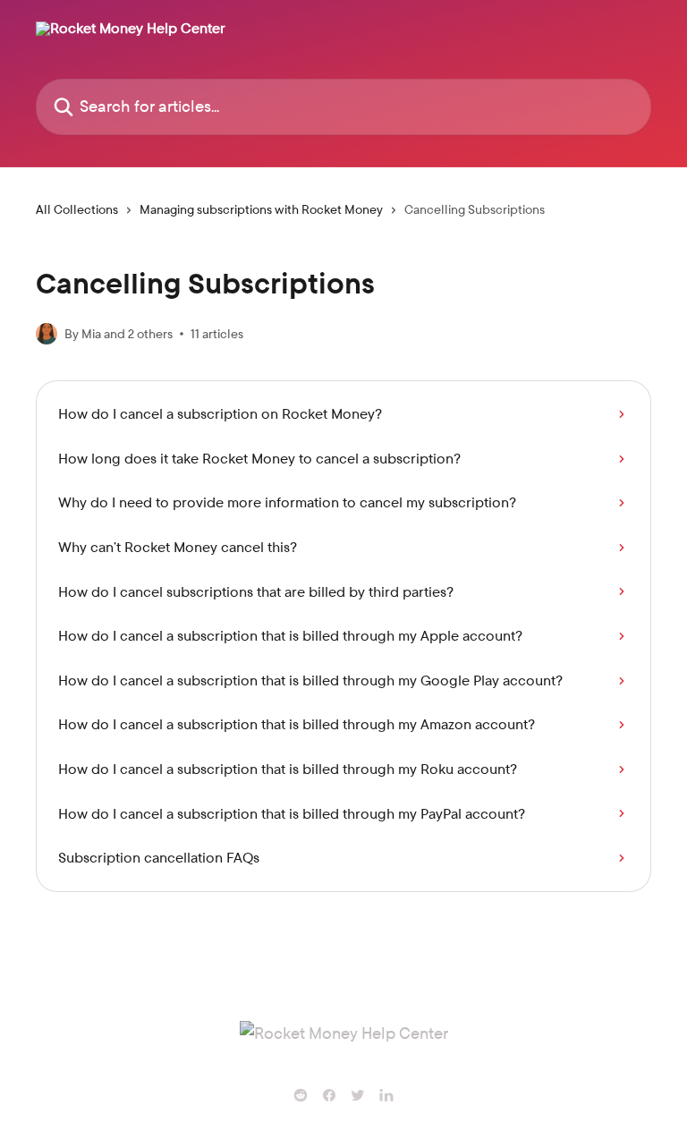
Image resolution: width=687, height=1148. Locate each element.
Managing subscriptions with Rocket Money (261, 209)
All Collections (77, 209)
